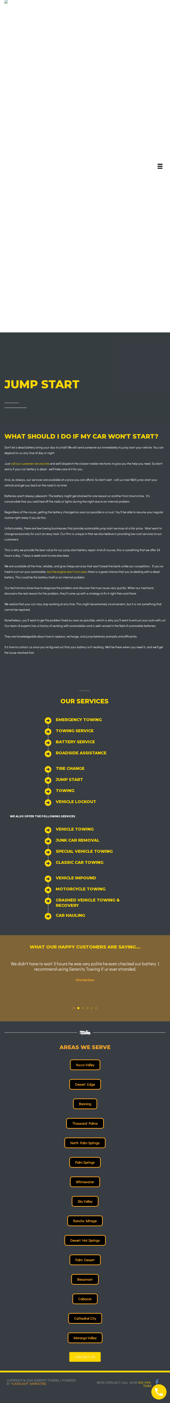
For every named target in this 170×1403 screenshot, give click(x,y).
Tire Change (70, 768)
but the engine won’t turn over (66, 572)
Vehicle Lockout (76, 801)
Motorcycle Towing (80, 889)
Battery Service (75, 742)
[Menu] (160, 166)
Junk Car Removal (77, 840)
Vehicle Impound (76, 878)
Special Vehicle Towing (84, 851)
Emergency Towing (79, 719)
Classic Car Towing (79, 862)
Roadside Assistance (81, 753)
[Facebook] (157, 1382)
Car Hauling (70, 915)
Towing (65, 790)
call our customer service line (30, 463)
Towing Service (75, 730)
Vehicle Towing (75, 829)
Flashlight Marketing (29, 1384)
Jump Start (69, 779)
